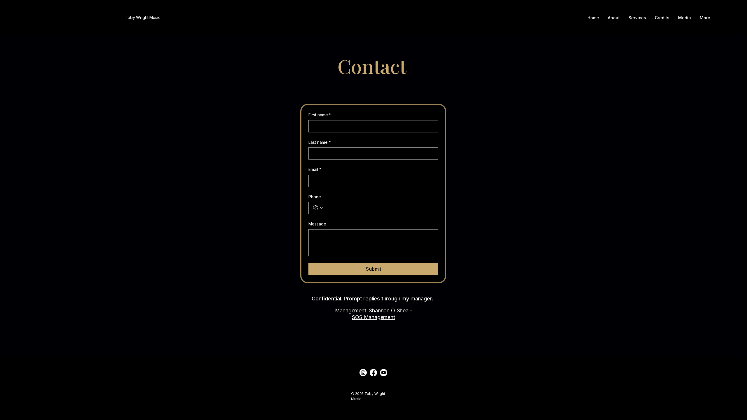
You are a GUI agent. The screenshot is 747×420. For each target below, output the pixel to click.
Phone (314, 196)
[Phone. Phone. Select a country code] (318, 207)
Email (314, 169)
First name (319, 114)
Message (317, 223)
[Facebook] (373, 372)
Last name (319, 142)
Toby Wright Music (142, 17)
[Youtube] (383, 372)
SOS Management (373, 317)
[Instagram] (363, 372)
